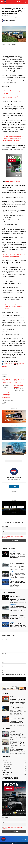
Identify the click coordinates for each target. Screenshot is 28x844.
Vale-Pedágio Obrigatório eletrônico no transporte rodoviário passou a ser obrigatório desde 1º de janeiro (13, 138)
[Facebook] (15, 2)
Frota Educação (13, 604)
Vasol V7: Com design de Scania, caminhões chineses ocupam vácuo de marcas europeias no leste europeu (18, 565)
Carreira (11, 747)
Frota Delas (12, 731)
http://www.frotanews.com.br (14, 479)
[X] (20, 2)
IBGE (7, 460)
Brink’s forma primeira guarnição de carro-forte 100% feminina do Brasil (17, 742)
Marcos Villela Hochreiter (14, 585)
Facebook (21, 363)
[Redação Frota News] (3, 20)
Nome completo (5, 526)
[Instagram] (17, 2)
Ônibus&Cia (12, 571)
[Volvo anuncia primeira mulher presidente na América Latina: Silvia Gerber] (5, 750)
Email (3, 531)
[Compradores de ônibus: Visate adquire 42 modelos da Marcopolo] (5, 574)
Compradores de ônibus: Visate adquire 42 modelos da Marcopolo (17, 574)
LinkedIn (8, 363)
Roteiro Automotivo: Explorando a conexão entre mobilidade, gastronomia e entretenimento (18, 555)
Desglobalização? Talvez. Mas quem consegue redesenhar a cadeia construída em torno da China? (17, 721)
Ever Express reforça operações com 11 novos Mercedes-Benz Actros (17, 734)
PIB (11, 460)
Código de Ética (14, 843)
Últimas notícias (6, 13)
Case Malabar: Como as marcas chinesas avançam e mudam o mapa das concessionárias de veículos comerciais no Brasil (18, 710)
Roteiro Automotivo (14, 551)
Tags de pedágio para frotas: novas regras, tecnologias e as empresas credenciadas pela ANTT (14, 91)
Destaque (14, 13)
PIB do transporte (17, 460)
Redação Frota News (10, 20)
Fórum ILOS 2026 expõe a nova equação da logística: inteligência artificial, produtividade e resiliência (17, 700)
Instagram (14, 363)
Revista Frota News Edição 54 (12, 181)
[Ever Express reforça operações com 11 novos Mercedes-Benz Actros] (5, 734)
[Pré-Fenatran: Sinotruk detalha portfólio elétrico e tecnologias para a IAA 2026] (5, 582)
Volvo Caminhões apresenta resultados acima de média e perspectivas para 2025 (7, 396)
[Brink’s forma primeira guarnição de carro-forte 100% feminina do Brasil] (5, 742)
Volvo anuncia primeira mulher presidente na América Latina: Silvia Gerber (18, 751)
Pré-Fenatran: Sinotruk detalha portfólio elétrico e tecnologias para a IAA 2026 (18, 583)
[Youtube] (22, 2)
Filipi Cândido (12, 703)
